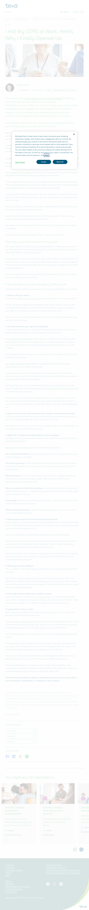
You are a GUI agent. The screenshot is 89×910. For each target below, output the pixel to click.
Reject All (60, 162)
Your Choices (20, 162)
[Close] (74, 134)
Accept (43, 162)
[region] (44, 150)
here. (46, 155)
